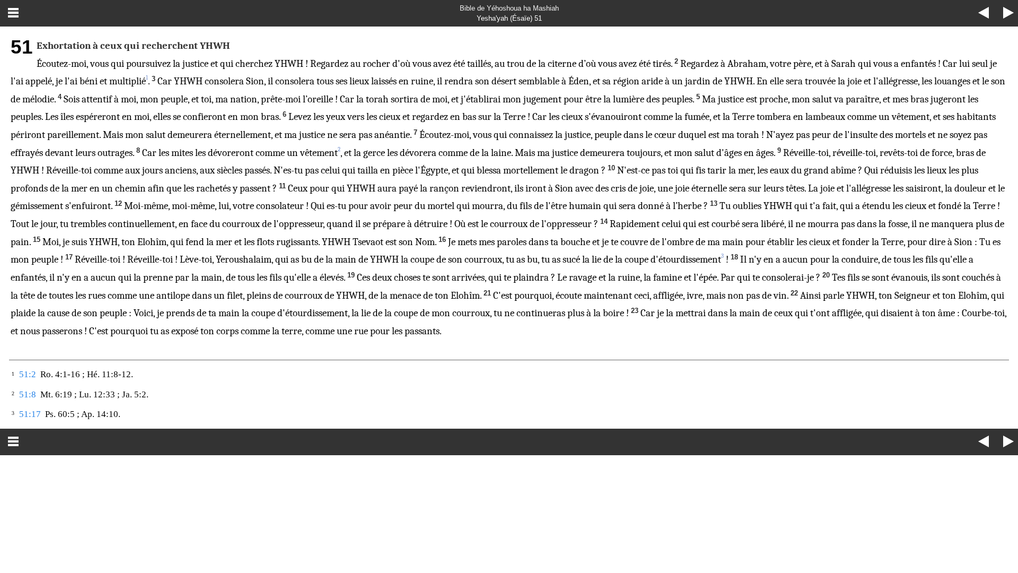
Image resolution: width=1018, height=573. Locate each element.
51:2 (27, 374)
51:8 (27, 394)
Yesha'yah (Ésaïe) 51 (509, 18)
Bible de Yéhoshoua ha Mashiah (509, 8)
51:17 (30, 414)
